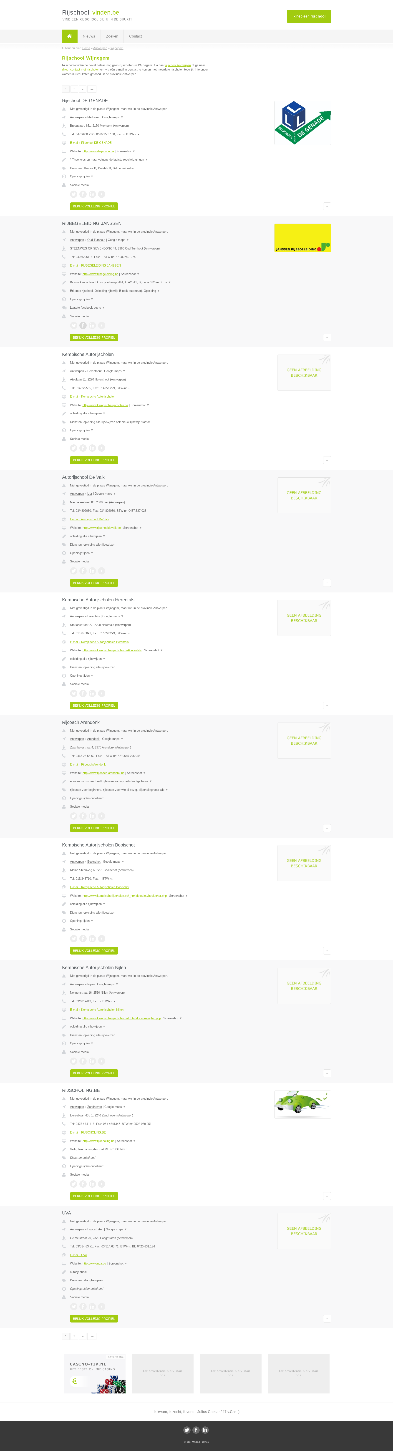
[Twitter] (187, 1430)
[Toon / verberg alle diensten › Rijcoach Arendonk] (140, 790)
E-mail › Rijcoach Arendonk (88, 764)
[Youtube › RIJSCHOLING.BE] (101, 1184)
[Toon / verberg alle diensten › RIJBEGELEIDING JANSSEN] (140, 291)
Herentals (93, 616)
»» (91, 89)
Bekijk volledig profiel (94, 206)
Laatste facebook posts (87, 307)
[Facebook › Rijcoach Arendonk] (83, 816)
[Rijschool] (70, 36)
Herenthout (94, 371)
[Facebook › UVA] (83, 1306)
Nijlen (91, 984)
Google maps (112, 117)
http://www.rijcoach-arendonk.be (103, 773)
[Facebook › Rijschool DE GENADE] (83, 194)
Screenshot (125, 151)
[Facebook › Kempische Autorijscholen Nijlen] (83, 1061)
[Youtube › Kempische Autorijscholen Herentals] (101, 693)
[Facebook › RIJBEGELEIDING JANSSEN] (83, 325)
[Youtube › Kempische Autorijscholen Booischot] (101, 938)
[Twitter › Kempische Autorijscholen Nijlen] (73, 1061)
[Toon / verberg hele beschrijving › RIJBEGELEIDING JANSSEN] (140, 282)
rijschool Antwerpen (178, 65)
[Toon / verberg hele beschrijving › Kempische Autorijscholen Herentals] (140, 659)
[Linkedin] (205, 1430)
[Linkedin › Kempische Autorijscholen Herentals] (92, 693)
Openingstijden (81, 176)
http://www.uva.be (94, 1263)
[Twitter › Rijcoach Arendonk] (73, 816)
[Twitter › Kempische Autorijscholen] (73, 448)
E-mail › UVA (78, 1255)
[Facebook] (196, 1430)
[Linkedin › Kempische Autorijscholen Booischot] (92, 938)
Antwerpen (77, 117)
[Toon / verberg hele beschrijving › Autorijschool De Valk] (140, 536)
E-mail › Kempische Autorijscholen (92, 396)
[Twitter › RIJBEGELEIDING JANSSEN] (73, 325)
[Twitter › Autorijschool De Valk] (73, 570)
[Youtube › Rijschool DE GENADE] (101, 194)
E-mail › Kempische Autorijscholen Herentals (99, 642)
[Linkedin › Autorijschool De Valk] (92, 570)
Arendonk (93, 739)
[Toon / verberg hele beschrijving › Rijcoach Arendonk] (140, 781)
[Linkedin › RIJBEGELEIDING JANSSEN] (92, 325)
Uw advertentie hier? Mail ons (162, 1373)
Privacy (205, 1442)
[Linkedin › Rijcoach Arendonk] (92, 816)
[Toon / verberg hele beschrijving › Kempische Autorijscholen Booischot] (140, 904)
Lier (89, 493)
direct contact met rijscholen (80, 69)
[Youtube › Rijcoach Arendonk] (101, 816)
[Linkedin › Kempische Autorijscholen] (92, 448)
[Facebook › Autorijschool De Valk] (83, 570)
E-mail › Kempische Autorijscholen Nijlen (96, 1009)
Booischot (94, 861)
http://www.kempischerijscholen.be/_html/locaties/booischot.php (125, 895)
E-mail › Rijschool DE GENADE (91, 142)
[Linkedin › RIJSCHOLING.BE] (92, 1184)
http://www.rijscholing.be (98, 1141)
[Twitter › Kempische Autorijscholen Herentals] (73, 693)
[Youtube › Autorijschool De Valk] (101, 570)
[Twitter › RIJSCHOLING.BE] (73, 1184)
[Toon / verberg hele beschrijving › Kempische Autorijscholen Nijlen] (140, 1026)
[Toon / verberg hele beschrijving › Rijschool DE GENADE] (140, 159)
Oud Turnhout (96, 240)
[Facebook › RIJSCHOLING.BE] (83, 1184)
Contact (135, 36)
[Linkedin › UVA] (92, 1306)
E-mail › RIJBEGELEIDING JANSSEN (95, 265)
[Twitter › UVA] (73, 1306)
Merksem (93, 117)
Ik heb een (309, 16)
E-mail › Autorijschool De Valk (89, 519)
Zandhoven (94, 1106)
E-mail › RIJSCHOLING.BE (88, 1132)
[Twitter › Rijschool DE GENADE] (73, 194)
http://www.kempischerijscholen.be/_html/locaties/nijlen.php (122, 1018)
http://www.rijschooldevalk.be (102, 527)
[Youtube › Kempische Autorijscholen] (101, 448)
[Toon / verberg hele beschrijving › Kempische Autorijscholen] (140, 413)
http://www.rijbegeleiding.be (100, 274)
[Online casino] (98, 1375)
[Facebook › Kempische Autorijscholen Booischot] (83, 938)
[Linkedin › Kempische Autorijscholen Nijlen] (92, 1061)
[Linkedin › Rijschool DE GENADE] (92, 194)
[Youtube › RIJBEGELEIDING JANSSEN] (101, 325)
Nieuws (89, 36)
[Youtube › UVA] (101, 1306)
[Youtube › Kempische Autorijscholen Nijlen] (101, 1061)
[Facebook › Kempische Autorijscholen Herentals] (83, 693)
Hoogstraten (95, 1229)
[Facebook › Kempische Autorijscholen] (83, 448)
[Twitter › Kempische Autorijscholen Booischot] (73, 938)
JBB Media (193, 1442)
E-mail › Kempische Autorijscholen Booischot (99, 887)
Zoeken (112, 36)
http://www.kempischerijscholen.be (105, 405)
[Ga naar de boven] (327, 206)
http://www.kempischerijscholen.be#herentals (112, 650)
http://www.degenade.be (98, 151)
